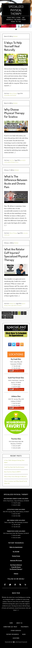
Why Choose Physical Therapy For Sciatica (14, 113)
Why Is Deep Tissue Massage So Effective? (15, 476)
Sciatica (16, 162)
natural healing (13, 95)
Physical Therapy (13, 93)
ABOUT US (19, 623)
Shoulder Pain (12, 303)
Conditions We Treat (10, 626)
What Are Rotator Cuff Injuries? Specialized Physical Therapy (16, 254)
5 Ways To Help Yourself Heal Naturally (13, 46)
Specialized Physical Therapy (16, 10)
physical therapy (11, 162)
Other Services (16, 630)
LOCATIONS (16, 638)
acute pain (25, 233)
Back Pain (12, 160)
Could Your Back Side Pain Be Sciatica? (14, 467)
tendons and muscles (17, 305)
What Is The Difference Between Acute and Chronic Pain (15, 181)
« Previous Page (7, 313)
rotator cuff (10, 305)
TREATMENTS (25, 626)
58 (3, 317)
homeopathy (6, 95)
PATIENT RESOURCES (12, 634)
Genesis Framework (22, 642)
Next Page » (9, 317)
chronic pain (6, 235)
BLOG (24, 634)
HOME (11, 623)
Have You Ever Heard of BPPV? (12, 472)
